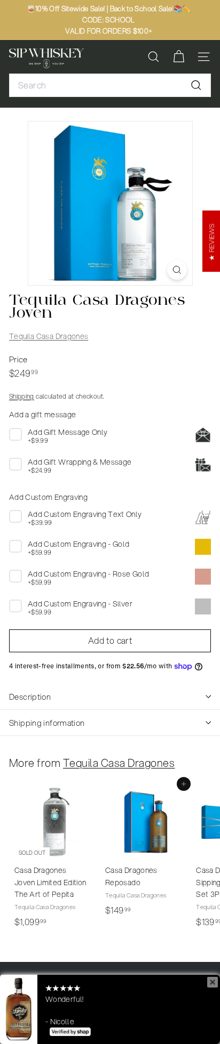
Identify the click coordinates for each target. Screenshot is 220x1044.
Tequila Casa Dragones (48, 336)
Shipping (21, 396)
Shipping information (47, 723)
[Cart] (178, 56)
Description (30, 696)
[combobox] (110, 85)
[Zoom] (177, 270)
